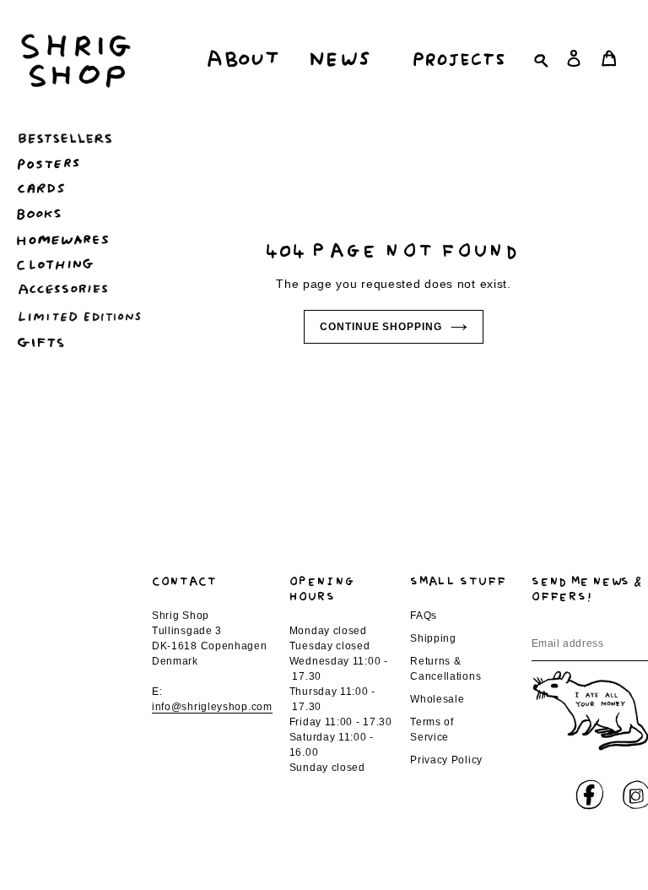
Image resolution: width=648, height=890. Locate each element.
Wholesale (437, 699)
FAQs (423, 615)
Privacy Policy (446, 760)
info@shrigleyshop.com (212, 707)
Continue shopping (381, 327)
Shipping (433, 638)
